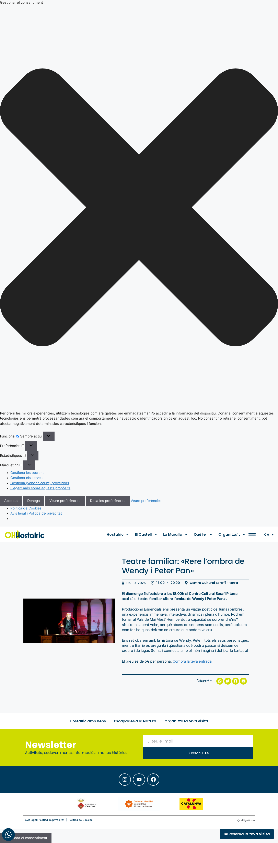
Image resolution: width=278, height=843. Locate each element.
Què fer (200, 534)
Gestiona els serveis (26, 478)
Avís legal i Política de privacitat (36, 513)
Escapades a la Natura (135, 721)
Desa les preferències (107, 501)
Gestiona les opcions (27, 473)
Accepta (11, 501)
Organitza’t (229, 534)
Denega (33, 501)
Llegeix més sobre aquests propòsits (40, 488)
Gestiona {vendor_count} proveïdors (39, 483)
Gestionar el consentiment (25, 838)
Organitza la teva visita (186, 721)
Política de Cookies (26, 508)
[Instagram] (125, 779)
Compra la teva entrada (192, 661)
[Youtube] (139, 779)
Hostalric (115, 534)
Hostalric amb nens (88, 721)
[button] (139, 208)
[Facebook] (153, 779)
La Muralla (172, 534)
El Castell (143, 534)
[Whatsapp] (8, 834)
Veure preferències (64, 501)
